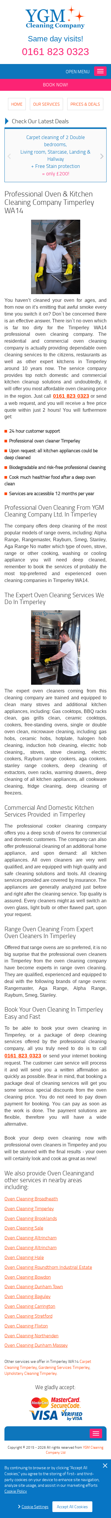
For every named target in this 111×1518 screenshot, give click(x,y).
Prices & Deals (85, 104)
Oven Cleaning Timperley (29, 1208)
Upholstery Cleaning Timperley (30, 1373)
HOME (16, 104)
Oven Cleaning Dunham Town (33, 1286)
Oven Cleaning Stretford (28, 1316)
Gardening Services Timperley (63, 1367)
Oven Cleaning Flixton (26, 1325)
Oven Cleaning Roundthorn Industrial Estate (48, 1267)
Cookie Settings (35, 1506)
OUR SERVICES (46, 104)
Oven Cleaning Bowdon (27, 1277)
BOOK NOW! (55, 84)
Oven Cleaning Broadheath (31, 1198)
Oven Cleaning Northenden (31, 1335)
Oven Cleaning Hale (24, 1257)
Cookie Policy (15, 1491)
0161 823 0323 (55, 51)
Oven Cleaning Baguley (27, 1296)
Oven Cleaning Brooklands (30, 1218)
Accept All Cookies (72, 1506)
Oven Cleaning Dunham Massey (36, 1345)
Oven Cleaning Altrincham (30, 1237)
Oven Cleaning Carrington (29, 1306)
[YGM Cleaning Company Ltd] (55, 16)
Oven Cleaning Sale (23, 1227)
